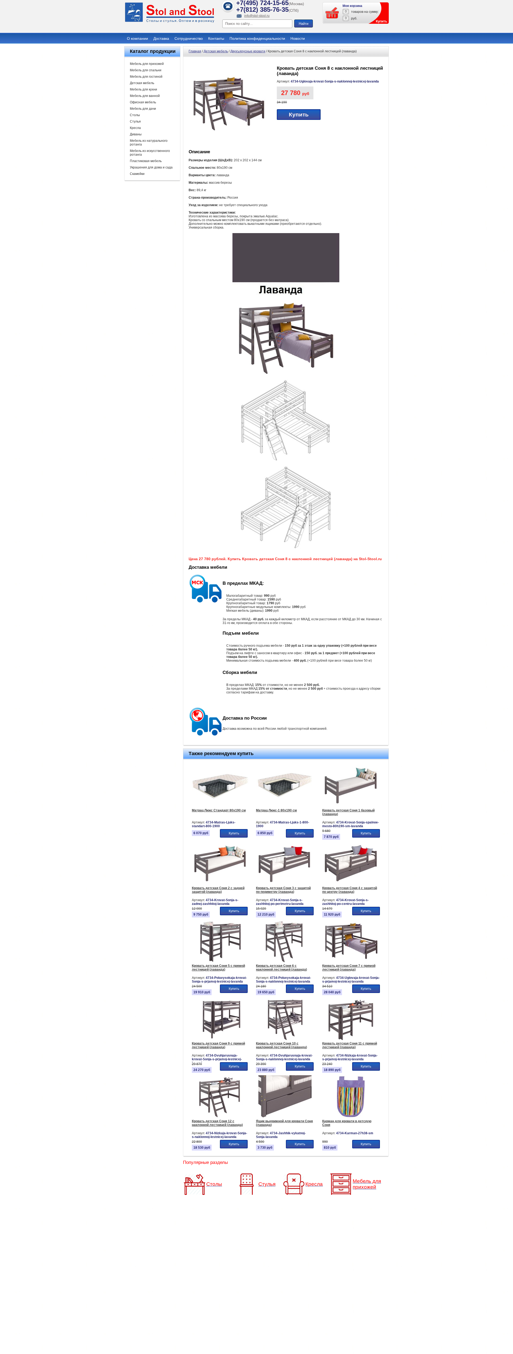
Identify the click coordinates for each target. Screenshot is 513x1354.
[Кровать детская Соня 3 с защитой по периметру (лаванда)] (285, 884)
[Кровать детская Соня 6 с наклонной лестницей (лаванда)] (285, 961)
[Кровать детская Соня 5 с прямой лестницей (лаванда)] (220, 961)
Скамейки (137, 174)
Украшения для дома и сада (151, 167)
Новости (297, 38)
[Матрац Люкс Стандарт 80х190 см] (220, 806)
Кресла (135, 128)
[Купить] (332, 12)
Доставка (161, 38)
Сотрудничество (188, 38)
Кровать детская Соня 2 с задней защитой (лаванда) (218, 890)
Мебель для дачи (143, 109)
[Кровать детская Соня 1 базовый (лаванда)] (351, 806)
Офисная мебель (143, 102)
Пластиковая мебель (146, 161)
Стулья (135, 121)
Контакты (216, 38)
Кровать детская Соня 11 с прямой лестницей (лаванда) (349, 1045)
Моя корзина (352, 6)
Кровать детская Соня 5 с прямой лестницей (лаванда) (218, 967)
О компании (137, 38)
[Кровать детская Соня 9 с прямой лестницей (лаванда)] (220, 1039)
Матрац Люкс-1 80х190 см (276, 810)
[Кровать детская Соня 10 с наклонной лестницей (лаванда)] (285, 1039)
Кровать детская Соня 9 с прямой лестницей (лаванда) (218, 1045)
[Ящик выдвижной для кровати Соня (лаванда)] (285, 1117)
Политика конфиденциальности (257, 38)
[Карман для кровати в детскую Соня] (351, 1117)
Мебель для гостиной (146, 77)
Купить (299, 114)
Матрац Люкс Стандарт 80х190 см (219, 810)
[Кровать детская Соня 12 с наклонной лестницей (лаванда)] (220, 1117)
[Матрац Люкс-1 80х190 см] (285, 806)
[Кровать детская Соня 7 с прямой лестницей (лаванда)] (351, 961)
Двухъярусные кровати (247, 51)
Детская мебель (142, 83)
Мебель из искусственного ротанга (150, 152)
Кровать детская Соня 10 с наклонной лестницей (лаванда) (281, 1045)
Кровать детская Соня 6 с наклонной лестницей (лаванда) (281, 967)
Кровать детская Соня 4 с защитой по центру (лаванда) (349, 890)
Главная (195, 51)
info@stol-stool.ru (257, 16)
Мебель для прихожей (147, 64)
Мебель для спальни (145, 70)
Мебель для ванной (145, 96)
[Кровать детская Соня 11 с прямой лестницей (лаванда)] (351, 1039)
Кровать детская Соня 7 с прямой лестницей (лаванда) (348, 967)
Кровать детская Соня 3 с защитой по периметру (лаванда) (283, 890)
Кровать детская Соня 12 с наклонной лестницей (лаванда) (217, 1123)
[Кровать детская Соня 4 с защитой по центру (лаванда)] (351, 884)
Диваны (136, 134)
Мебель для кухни (143, 89)
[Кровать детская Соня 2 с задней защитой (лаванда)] (220, 884)
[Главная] (169, 22)
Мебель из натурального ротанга (149, 142)
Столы (135, 115)
